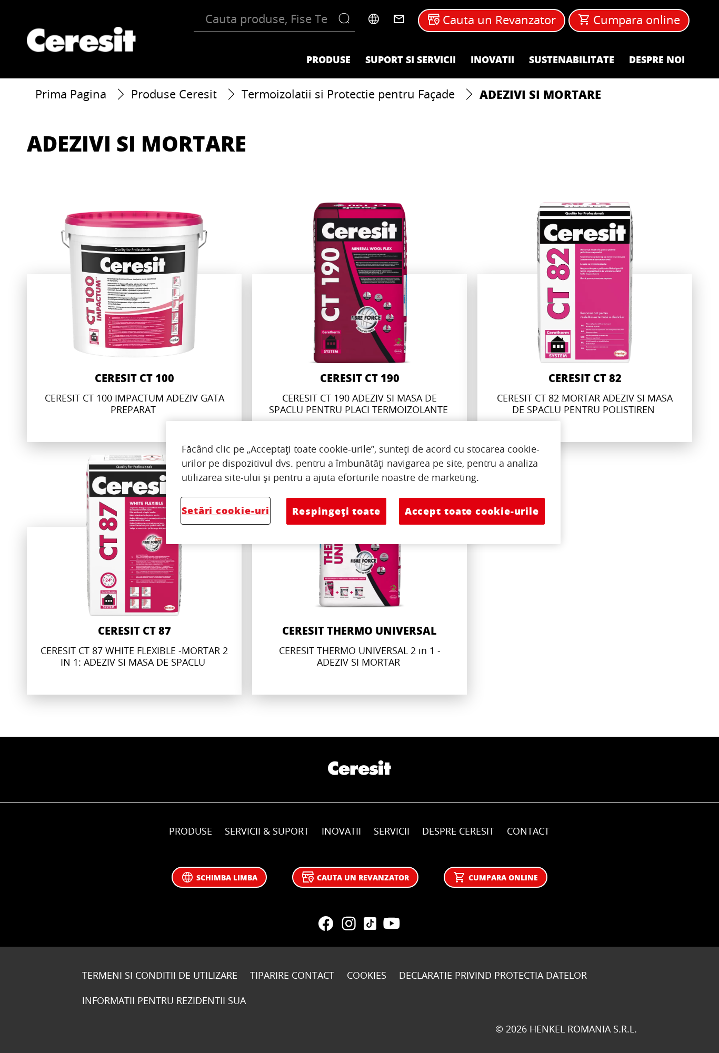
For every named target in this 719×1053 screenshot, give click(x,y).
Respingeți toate (336, 511)
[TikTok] (370, 923)
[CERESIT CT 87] (134, 575)
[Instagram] (348, 923)
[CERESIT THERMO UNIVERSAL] (359, 575)
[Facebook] (325, 923)
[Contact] (399, 19)
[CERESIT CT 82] (584, 322)
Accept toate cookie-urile (472, 511)
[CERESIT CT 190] (359, 322)
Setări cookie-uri (225, 510)
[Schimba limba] (373, 19)
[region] (363, 482)
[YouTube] (391, 923)
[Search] (346, 19)
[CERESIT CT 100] (134, 322)
